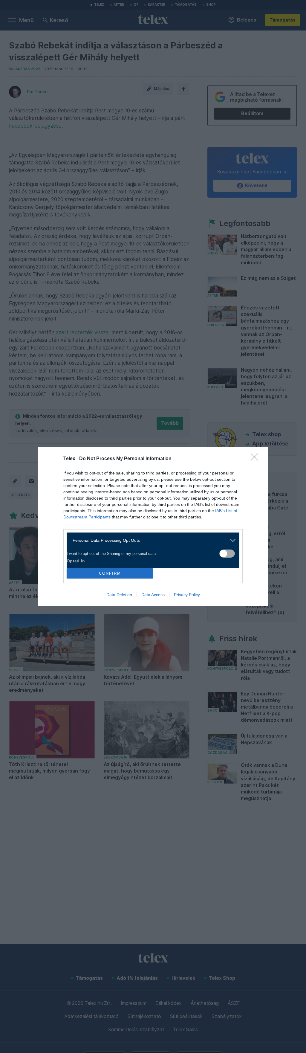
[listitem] (151, 540)
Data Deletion (119, 594)
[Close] (256, 459)
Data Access (153, 594)
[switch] (227, 554)
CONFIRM (110, 573)
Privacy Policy (187, 594)
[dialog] (153, 526)
